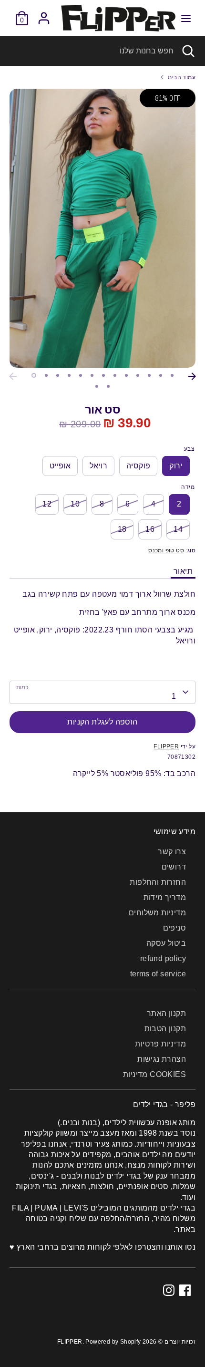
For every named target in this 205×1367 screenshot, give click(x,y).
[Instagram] (168, 1290)
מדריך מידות (165, 897)
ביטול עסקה (166, 943)
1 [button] (33, 375)
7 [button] (103, 375)
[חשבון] (43, 14)
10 (75, 504)
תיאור (183, 571)
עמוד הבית (181, 77)
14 (178, 529)
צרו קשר (172, 852)
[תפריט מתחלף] (185, 18)
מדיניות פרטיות (160, 1044)
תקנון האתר (166, 1013)
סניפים (174, 928)
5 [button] (80, 375)
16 (149, 529)
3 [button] (57, 375)
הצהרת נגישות (161, 1059)
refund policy (163, 958)
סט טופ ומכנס (166, 550)
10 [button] (137, 375)
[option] (102, 228)
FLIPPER (166, 746)
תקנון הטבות (165, 1029)
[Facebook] (185, 1290)
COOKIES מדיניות (154, 1074)
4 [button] (69, 375)
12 (46, 504)
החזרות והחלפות (158, 882)
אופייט (60, 466)
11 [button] (149, 375)
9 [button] (126, 375)
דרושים (174, 867)
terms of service (158, 974)
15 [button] (108, 386)
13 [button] (172, 375)
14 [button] (96, 386)
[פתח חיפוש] (189, 51)
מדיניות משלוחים (157, 913)
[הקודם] (12, 376)
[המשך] (192, 376)
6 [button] (92, 375)
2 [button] (46, 375)
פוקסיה (138, 466)
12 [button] (160, 375)
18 (122, 529)
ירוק (176, 466)
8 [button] (114, 375)
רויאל (98, 466)
